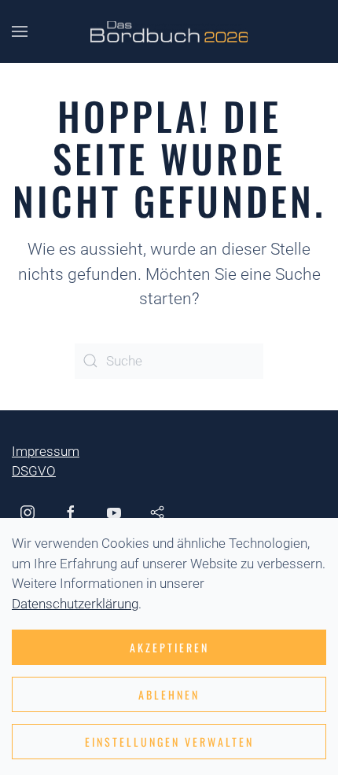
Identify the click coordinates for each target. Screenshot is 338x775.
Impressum (45, 451)
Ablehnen (169, 694)
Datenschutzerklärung (75, 604)
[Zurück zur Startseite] (169, 31)
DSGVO (34, 471)
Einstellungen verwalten (169, 741)
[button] (20, 31)
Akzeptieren (169, 647)
